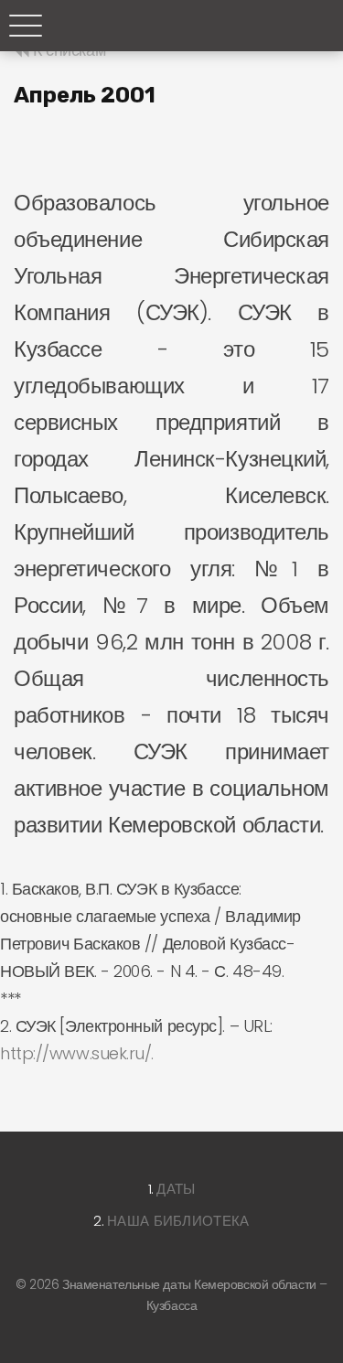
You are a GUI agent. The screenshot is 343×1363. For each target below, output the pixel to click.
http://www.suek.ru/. (77, 1053)
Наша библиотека (178, 1220)
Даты (175, 1188)
